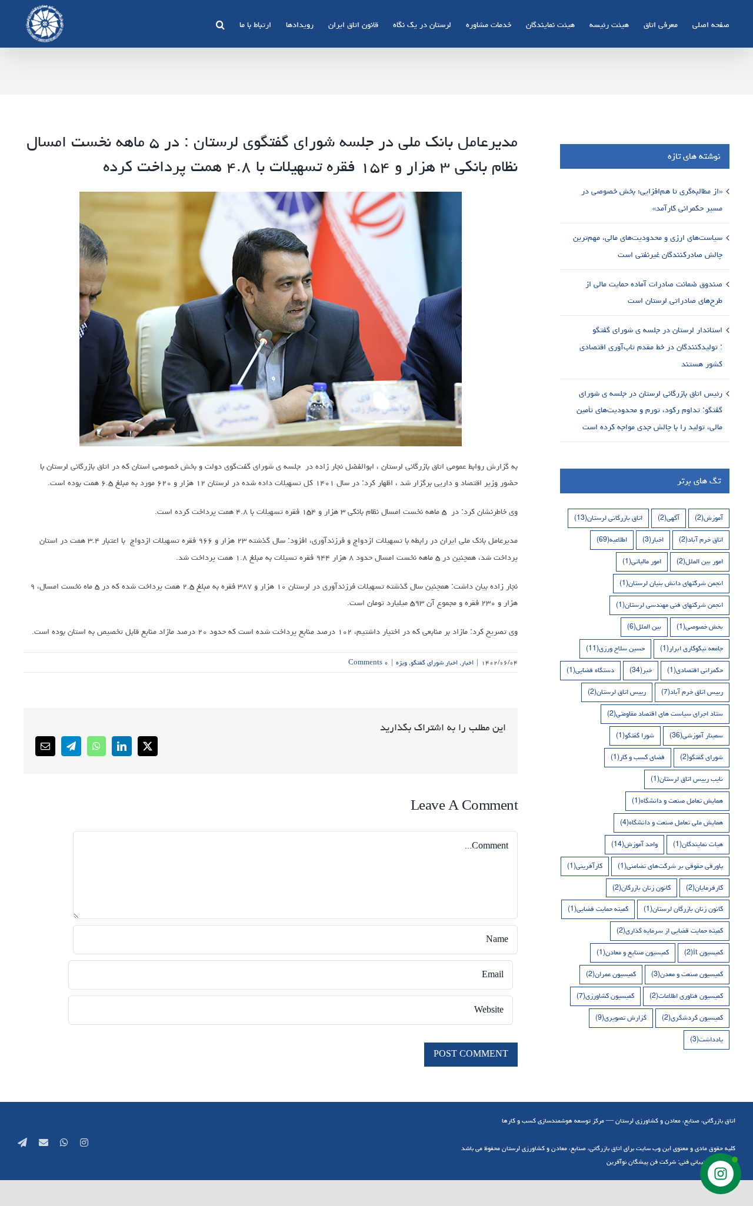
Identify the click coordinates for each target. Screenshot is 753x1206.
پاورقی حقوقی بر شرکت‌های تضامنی (670, 866)
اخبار (467, 662)
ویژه (401, 662)
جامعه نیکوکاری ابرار (691, 648)
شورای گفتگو (701, 757)
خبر (640, 670)
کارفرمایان (704, 887)
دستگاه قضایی (590, 670)
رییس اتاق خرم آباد (692, 692)
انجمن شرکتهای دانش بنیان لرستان (671, 583)
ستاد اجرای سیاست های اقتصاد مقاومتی (665, 713)
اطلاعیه (612, 539)
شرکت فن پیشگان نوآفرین (641, 1161)
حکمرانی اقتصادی (695, 670)
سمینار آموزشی (696, 735)
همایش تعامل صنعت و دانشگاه (677, 800)
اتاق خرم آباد (701, 539)
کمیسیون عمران (611, 974)
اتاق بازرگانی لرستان (608, 518)
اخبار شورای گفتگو (434, 662)
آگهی (668, 518)
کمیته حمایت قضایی (598, 909)
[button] (220, 23)
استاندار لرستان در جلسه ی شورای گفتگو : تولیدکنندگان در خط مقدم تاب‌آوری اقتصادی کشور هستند (650, 347)
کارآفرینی (584, 866)
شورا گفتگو (635, 735)
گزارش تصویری (621, 1017)
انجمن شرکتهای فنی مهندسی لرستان (669, 605)
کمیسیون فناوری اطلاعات (686, 996)
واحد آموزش (634, 844)
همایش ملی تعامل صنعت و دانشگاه (671, 822)
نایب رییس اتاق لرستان (687, 779)
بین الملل (644, 626)
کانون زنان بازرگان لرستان (683, 909)
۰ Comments (368, 662)
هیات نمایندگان (698, 844)
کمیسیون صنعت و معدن (687, 974)
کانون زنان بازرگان (641, 887)
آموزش (709, 518)
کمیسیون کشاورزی (605, 996)
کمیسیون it (703, 952)
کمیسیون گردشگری (692, 1017)
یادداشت (706, 1039)
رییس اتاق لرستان (617, 692)
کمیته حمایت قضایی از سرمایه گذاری (670, 930)
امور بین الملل (700, 561)
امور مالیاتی (641, 561)
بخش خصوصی (700, 626)
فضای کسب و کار (638, 757)
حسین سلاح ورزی (615, 648)
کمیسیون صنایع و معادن (633, 952)
